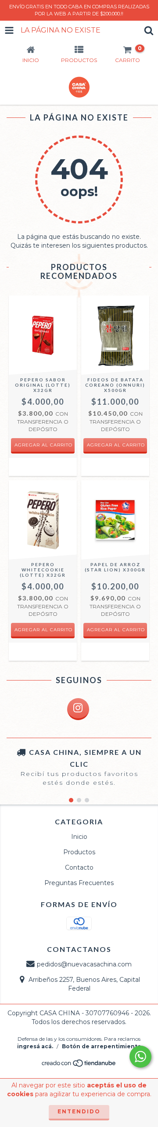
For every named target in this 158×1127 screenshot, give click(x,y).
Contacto (79, 867)
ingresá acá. (35, 1046)
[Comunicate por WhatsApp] (140, 1057)
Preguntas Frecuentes (79, 883)
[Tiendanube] (79, 1065)
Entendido (79, 1111)
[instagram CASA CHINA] (78, 709)
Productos (79, 852)
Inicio (79, 837)
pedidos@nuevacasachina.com (84, 964)
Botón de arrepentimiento (101, 1046)
